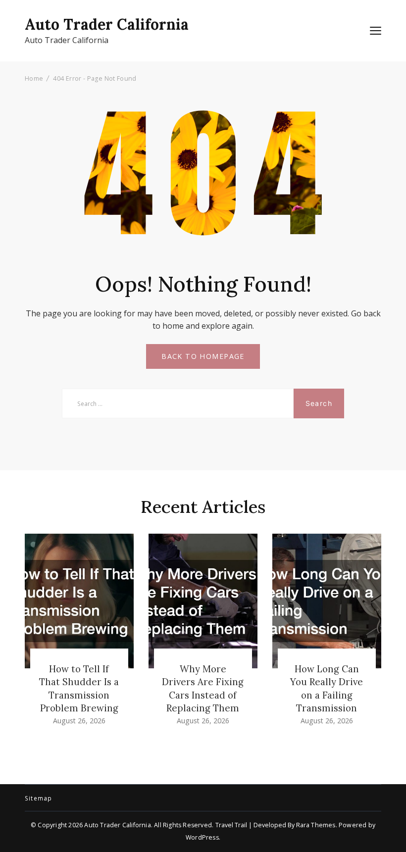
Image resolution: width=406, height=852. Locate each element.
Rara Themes (316, 825)
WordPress (202, 837)
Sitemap (38, 799)
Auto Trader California (107, 24)
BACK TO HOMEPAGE (203, 356)
